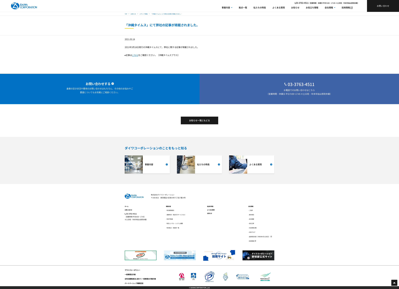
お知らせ (295, 7)
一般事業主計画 (130, 274)
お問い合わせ (128, 210)
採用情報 (346, 7)
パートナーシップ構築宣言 (134, 283)
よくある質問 (278, 7)
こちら (135, 55)
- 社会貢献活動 (252, 228)
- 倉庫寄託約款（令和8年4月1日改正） (259, 237)
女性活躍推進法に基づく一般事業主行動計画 (140, 279)
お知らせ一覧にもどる (199, 120)
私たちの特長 (259, 7)
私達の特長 (210, 206)
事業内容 (226, 7)
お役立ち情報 (312, 7)
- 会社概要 (251, 219)
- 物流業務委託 (170, 210)
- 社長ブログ (251, 232)
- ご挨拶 (250, 210)
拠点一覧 (243, 7)
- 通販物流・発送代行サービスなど (175, 215)
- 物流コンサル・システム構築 (174, 223)
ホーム (126, 206)
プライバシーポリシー (132, 270)
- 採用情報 (251, 241)
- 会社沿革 (251, 223)
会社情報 (329, 7)
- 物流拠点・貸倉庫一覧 (172, 228)
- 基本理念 (251, 215)
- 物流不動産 (169, 219)
